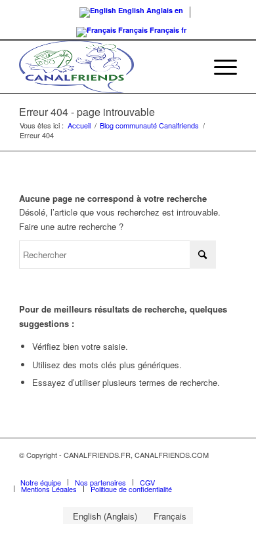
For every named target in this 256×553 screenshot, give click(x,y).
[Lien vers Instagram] (227, 468)
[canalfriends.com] (106, 67)
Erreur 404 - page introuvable (87, 111)
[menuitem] (219, 67)
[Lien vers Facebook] (207, 468)
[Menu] (219, 67)
